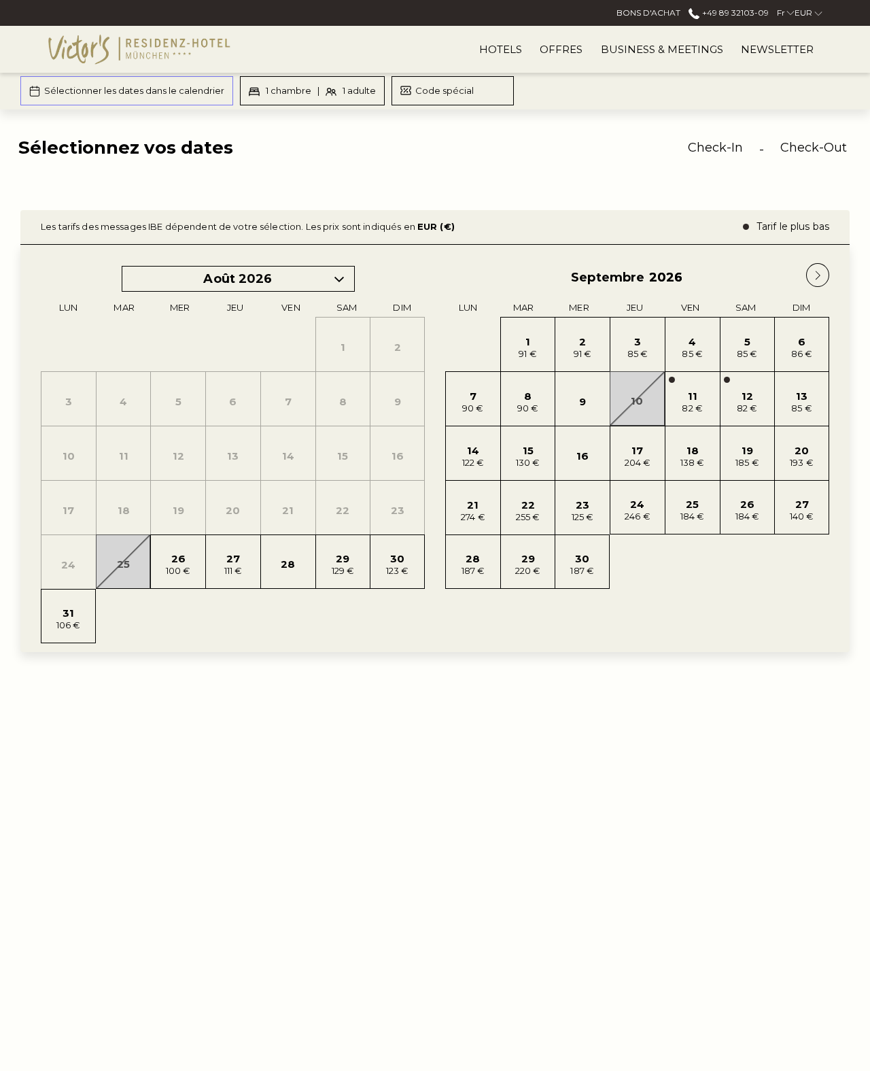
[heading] (294, 153)
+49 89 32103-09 (734, 12)
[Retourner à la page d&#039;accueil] (139, 49)
